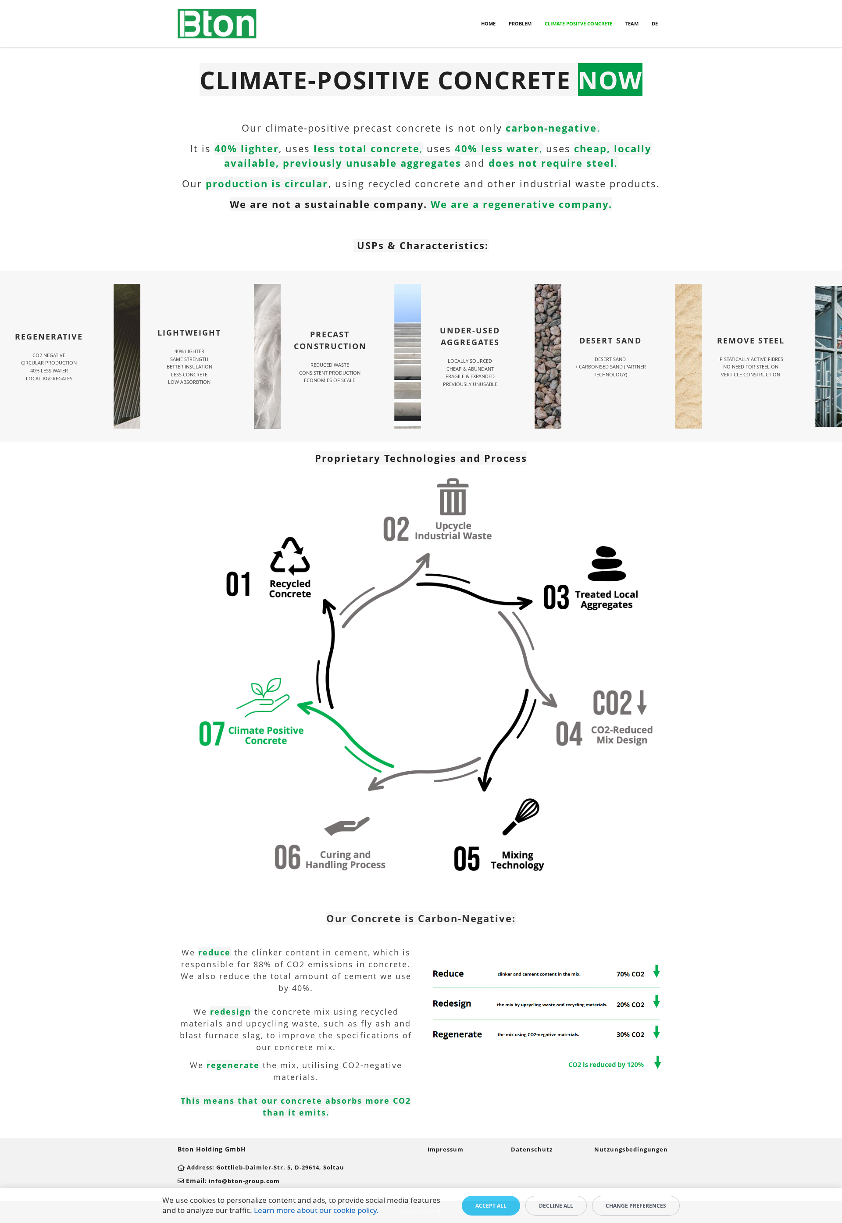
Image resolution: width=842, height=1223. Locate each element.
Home (488, 23)
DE (655, 23)
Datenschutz (532, 1149)
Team (632, 23)
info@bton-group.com (244, 1181)
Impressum (446, 1149)
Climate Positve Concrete (578, 23)
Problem (520, 23)
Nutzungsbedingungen (631, 1149)
